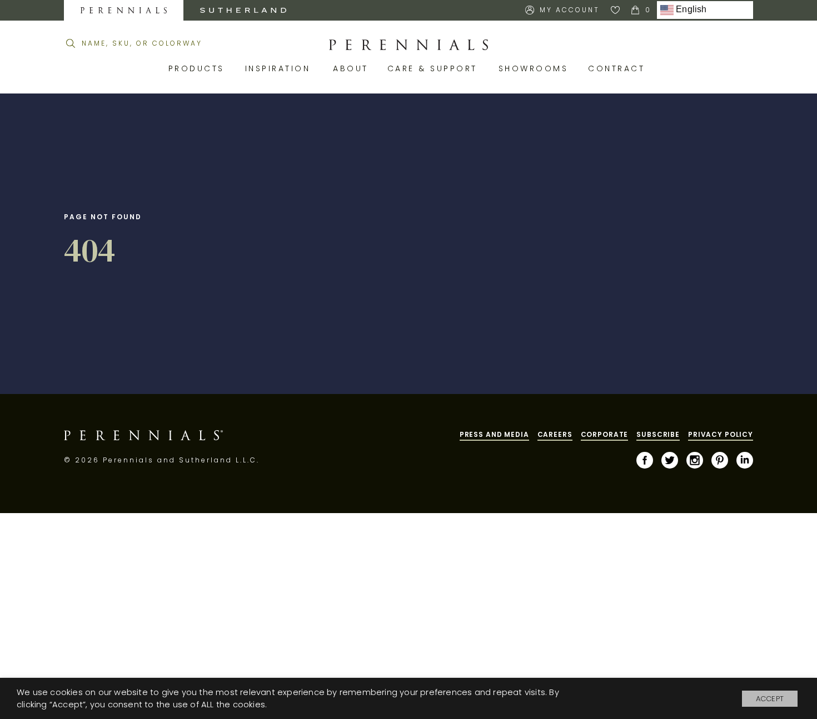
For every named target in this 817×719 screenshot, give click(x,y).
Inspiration (281, 68)
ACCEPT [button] (770, 698)
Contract (618, 68)
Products (198, 68)
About (352, 68)
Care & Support (434, 68)
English (690, 9)
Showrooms (535, 68)
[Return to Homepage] (408, 45)
